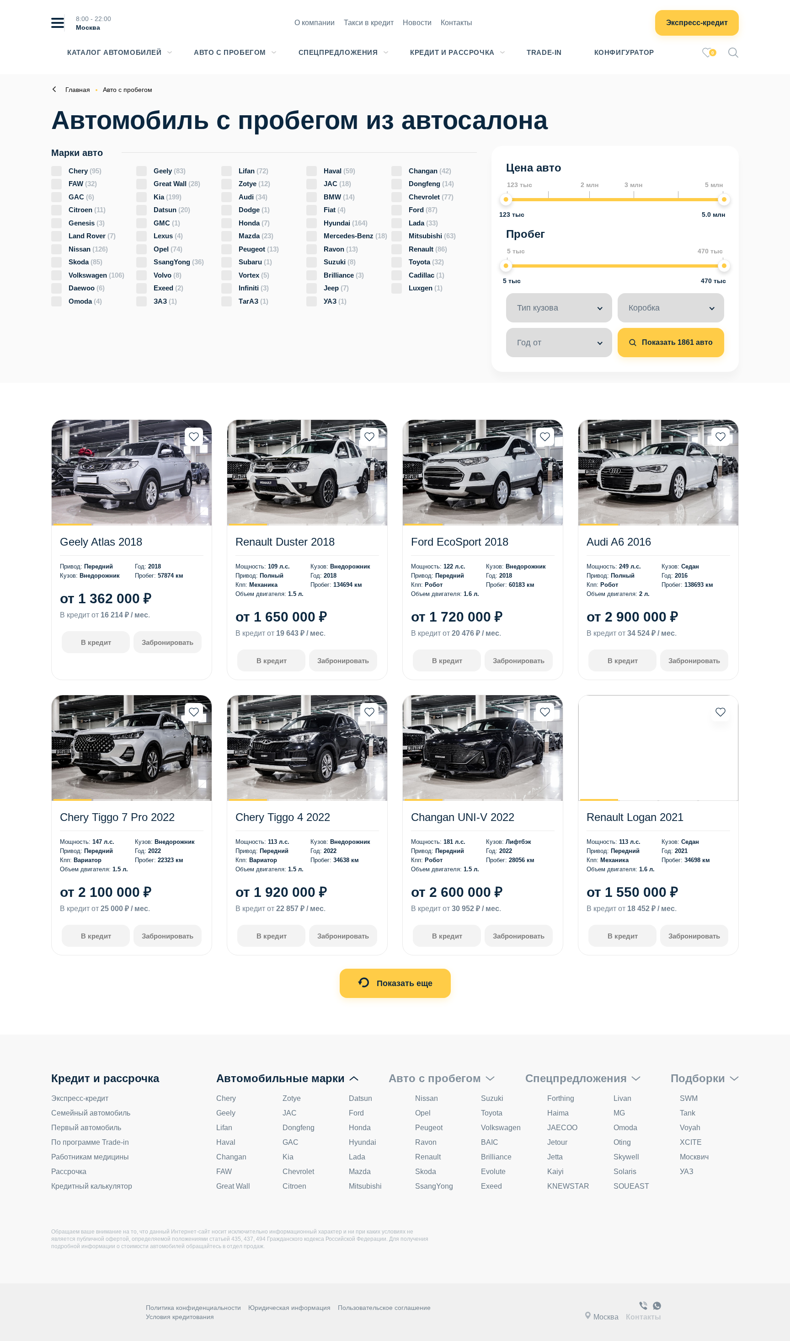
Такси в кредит (369, 23)
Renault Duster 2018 (285, 542)
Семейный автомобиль (90, 1113)
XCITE (691, 1142)
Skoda (85, 262)
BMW (339, 197)
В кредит (96, 642)
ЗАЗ (165, 301)
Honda (254, 223)
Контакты (456, 23)
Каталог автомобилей (114, 52)
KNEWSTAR (568, 1186)
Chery (85, 171)
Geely (170, 171)
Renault (428, 249)
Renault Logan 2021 (635, 817)
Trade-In (544, 52)
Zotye (254, 184)
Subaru (255, 262)
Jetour (557, 1142)
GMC (167, 223)
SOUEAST (631, 1186)
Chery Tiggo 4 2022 (282, 817)
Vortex (254, 275)
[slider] (506, 199)
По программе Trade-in (90, 1142)
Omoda (85, 301)
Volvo (167, 275)
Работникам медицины (90, 1157)
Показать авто (676, 342)
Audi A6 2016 (619, 542)
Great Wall (177, 184)
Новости (417, 23)
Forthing (560, 1098)
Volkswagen (96, 275)
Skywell (626, 1157)
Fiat (335, 210)
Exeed (168, 288)
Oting (622, 1142)
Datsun (172, 210)
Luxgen (426, 288)
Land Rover (92, 236)
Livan (622, 1098)
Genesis (87, 223)
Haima (558, 1113)
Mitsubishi (432, 236)
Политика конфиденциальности (193, 1307)
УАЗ (335, 301)
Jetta (555, 1157)
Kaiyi (555, 1171)
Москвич (694, 1157)
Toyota (426, 262)
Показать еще (403, 983)
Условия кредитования (180, 1316)
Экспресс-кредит (697, 23)
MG (619, 1113)
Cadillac (426, 275)
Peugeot (259, 249)
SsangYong (179, 262)
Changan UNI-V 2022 (462, 817)
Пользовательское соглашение (384, 1307)
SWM (689, 1098)
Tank (687, 1113)
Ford (423, 210)
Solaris (625, 1171)
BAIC (489, 1142)
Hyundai (346, 223)
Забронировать (167, 642)
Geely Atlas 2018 (101, 542)
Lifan (253, 171)
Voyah (690, 1128)
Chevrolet (431, 197)
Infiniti (254, 288)
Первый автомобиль (86, 1128)
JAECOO (562, 1128)
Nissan (88, 249)
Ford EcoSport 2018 (459, 542)
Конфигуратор (624, 52)
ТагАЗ (253, 301)
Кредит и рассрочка (452, 52)
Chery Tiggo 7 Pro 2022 (117, 817)
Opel (168, 249)
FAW (83, 184)
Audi (253, 197)
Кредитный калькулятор (91, 1186)
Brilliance (344, 275)
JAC (337, 184)
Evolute (493, 1171)
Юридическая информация (289, 1307)
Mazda (256, 236)
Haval (339, 171)
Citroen (87, 210)
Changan (430, 171)
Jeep (336, 288)
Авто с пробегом (230, 52)
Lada (423, 223)
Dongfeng (431, 184)
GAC (81, 197)
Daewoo (87, 288)
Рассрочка (68, 1171)
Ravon (341, 249)
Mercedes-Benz (355, 236)
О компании (314, 23)
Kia (167, 197)
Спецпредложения (338, 52)
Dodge (254, 210)
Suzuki (340, 262)
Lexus (168, 236)
